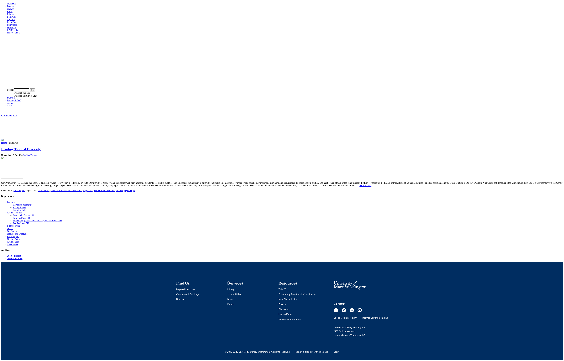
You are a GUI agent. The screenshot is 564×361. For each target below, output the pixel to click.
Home (4, 143)
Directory (11, 27)
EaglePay (11, 22)
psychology (129, 190)
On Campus (19, 190)
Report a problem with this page (312, 351)
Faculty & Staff (14, 100)
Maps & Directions (185, 289)
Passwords (12, 24)
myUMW (11, 3)
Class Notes (12, 244)
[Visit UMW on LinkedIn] (352, 311)
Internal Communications (375, 317)
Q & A (10, 228)
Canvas (10, 9)
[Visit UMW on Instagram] (344, 311)
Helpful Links (13, 32)
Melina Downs (30, 155)
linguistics (88, 190)
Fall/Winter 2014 (9, 115)
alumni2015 (43, 190)
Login (336, 351)
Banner (10, 6)
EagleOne (11, 17)
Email (9, 11)
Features (11, 202)
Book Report (13, 236)
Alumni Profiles (14, 212)
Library (10, 14)
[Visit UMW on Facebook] (336, 311)
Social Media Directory (345, 317)
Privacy (282, 304)
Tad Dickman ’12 (21, 223)
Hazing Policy (285, 313)
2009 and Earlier (14, 258)
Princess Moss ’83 (21, 218)
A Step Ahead (19, 207)
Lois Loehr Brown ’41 (23, 215)
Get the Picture (14, 239)
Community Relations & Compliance (296, 294)
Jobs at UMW (234, 294)
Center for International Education (66, 190)
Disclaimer (283, 309)
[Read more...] (365, 185)
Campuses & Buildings (187, 294)
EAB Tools (12, 30)
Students (11, 97)
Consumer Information (289, 318)
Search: (10, 90)
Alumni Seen (13, 241)
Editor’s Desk (13, 226)
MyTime (11, 19)
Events (230, 304)
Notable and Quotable (17, 234)
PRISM (119, 190)
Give (9, 105)
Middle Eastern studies (104, 190)
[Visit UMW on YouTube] (359, 311)
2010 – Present (14, 256)
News (230, 299)
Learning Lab (19, 210)
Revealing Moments (22, 204)
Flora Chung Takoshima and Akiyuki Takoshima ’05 (37, 220)
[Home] (282, 84)
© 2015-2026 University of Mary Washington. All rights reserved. (257, 351)
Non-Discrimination (288, 299)
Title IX (282, 289)
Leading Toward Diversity (21, 149)
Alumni (10, 103)
